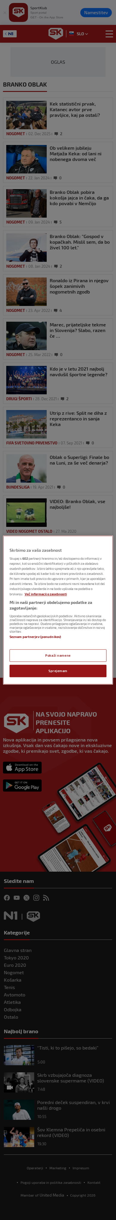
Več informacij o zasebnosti (46, 594)
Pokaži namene (57, 655)
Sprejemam (58, 671)
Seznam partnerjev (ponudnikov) (35, 637)
